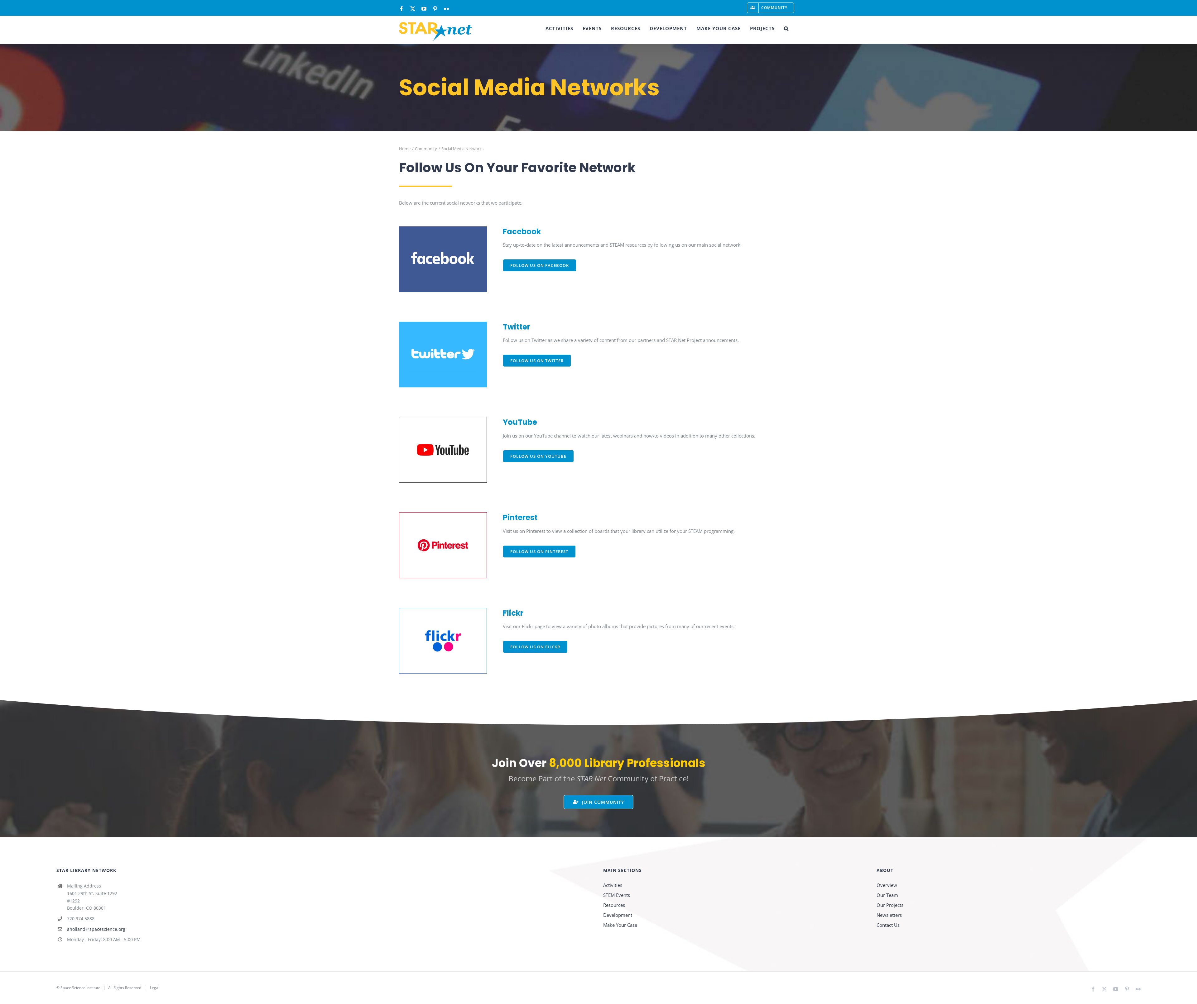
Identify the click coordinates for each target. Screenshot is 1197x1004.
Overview (887, 885)
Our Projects (890, 905)
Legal (154, 987)
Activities (612, 885)
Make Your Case (620, 925)
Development (617, 915)
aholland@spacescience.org (96, 929)
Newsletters (889, 915)
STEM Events (616, 895)
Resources (614, 905)
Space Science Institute (80, 987)
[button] (786, 28)
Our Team (887, 895)
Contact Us (888, 925)
